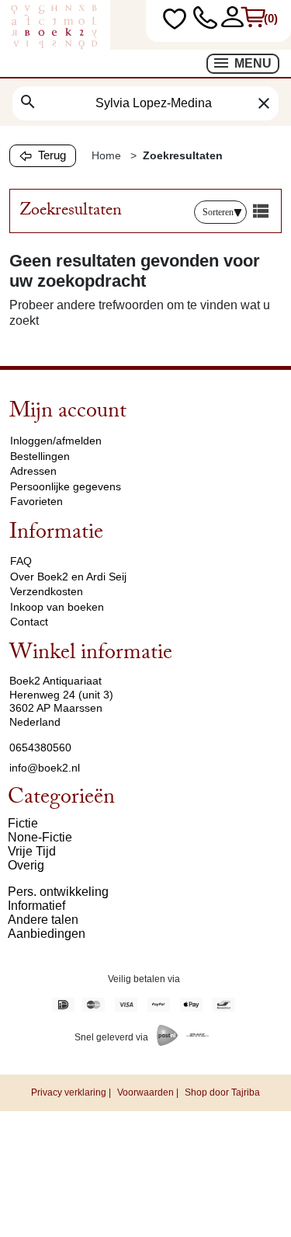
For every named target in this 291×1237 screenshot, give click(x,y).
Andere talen (43, 919)
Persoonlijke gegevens (65, 486)
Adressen (33, 471)
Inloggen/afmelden (56, 440)
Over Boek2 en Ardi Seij (68, 576)
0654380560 (40, 747)
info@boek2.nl (44, 767)
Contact (29, 621)
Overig (26, 865)
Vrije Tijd (32, 851)
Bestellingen (40, 456)
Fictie (23, 823)
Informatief (36, 905)
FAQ (21, 561)
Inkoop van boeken (57, 607)
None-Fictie (40, 837)
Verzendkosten (46, 591)
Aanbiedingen (46, 933)
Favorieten (36, 501)
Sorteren (218, 212)
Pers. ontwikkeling (58, 891)
